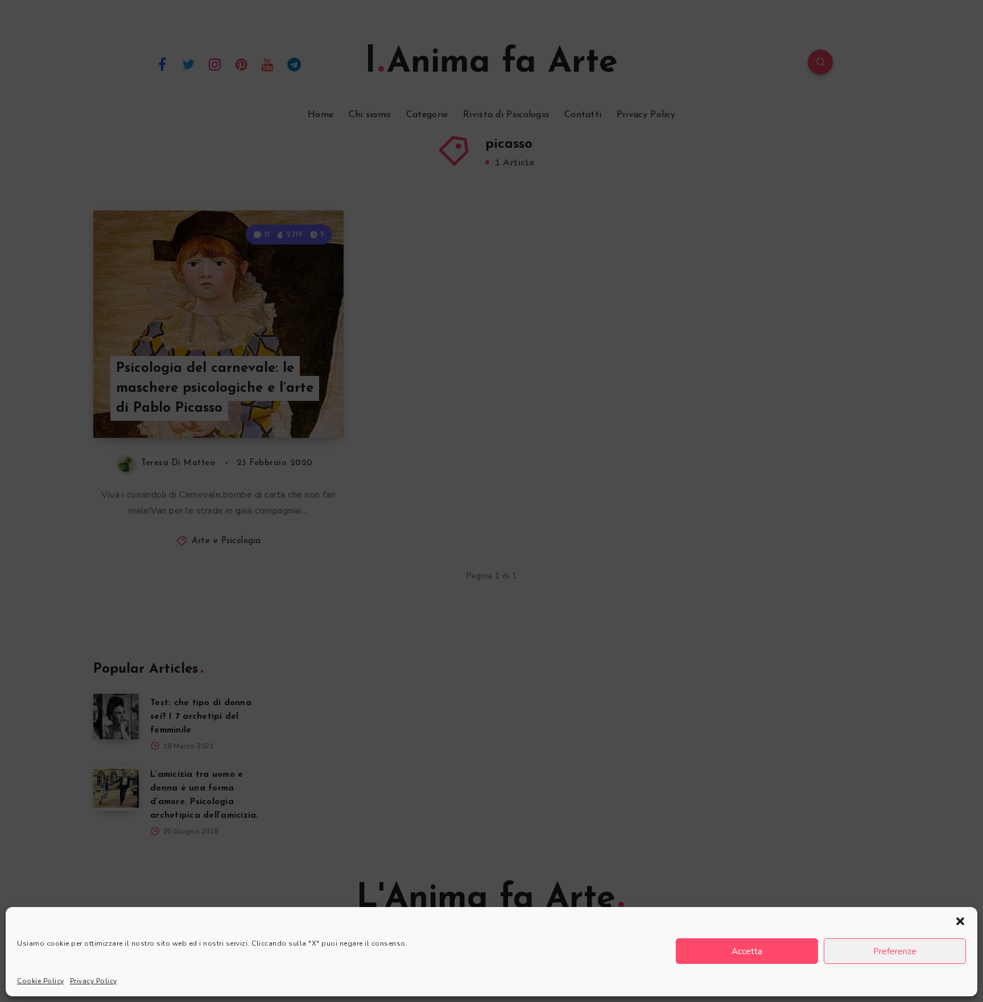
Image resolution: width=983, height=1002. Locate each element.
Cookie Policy (40, 981)
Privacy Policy (93, 981)
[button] (960, 921)
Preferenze (894, 951)
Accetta (747, 951)
